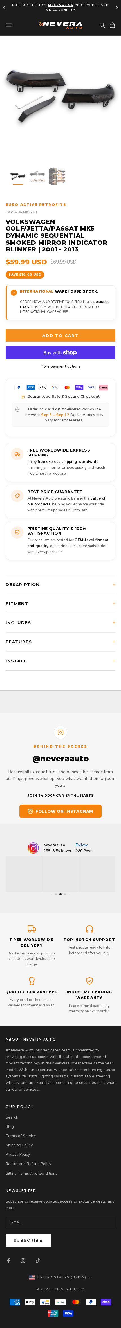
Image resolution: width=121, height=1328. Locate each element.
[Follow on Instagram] (23, 1260)
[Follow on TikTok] (38, 1260)
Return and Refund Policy (28, 1163)
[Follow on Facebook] (8, 1260)
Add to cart (60, 335)
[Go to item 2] (37, 176)
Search (12, 1117)
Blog (10, 1126)
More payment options (60, 366)
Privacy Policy (18, 1154)
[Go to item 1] (17, 176)
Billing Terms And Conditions (31, 1173)
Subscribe (28, 1240)
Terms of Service (21, 1136)
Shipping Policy (19, 1145)
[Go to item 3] (57, 176)
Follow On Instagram (64, 811)
